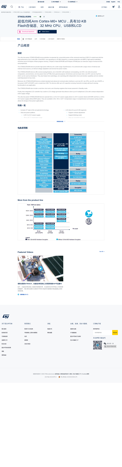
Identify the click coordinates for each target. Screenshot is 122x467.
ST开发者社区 (63, 7)
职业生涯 (4, 343)
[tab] (18, 39)
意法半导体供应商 (6, 347)
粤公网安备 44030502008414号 (68, 377)
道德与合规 (73, 329)
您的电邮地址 (96, 328)
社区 (25, 336)
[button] (11, 6)
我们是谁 (4, 329)
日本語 (108, 1)
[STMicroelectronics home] (4, 6)
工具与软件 (32, 7)
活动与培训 (27, 343)
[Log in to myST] (119, 7)
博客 (3, 351)
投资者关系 (4, 332)
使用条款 (57, 374)
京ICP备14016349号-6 (51, 377)
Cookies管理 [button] (85, 374)
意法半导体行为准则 (75, 336)
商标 (70, 374)
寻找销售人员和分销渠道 (30, 332)
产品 (22, 7)
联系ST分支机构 (28, 329)
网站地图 (49, 332)
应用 (42, 7)
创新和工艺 (4, 340)
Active (35, 16)
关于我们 (104, 7)
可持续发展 (4, 336)
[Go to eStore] (113, 6)
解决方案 (51, 7)
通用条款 (4, 355)
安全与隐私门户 (74, 340)
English (113, 1)
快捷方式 (49, 329)
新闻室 (26, 340)
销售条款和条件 (64, 374)
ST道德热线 (73, 332)
